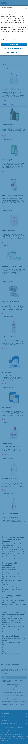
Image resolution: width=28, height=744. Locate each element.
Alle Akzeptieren (14, 44)
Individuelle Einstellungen (13, 52)
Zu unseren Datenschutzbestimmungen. (10, 24)
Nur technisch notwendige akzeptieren (13, 48)
